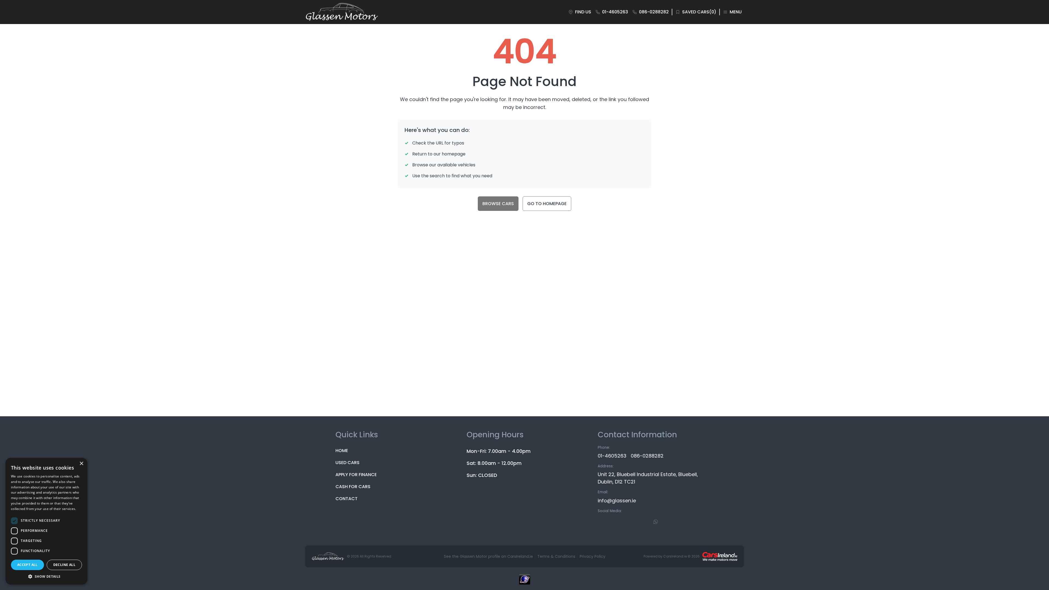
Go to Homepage (547, 203)
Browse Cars (498, 203)
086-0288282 (647, 455)
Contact (346, 498)
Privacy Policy (592, 556)
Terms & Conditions (556, 556)
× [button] (81, 464)
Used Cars (347, 462)
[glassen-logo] (341, 12)
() (699, 12)
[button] (46, 576)
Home (341, 450)
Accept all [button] (27, 564)
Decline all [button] (64, 564)
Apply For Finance (356, 474)
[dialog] (46, 521)
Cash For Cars (352, 486)
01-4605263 (612, 455)
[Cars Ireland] (719, 556)
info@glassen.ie (617, 500)
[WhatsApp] (656, 521)
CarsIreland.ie (675, 556)
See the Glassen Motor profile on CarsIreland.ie (488, 556)
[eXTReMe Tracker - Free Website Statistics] (524, 582)
